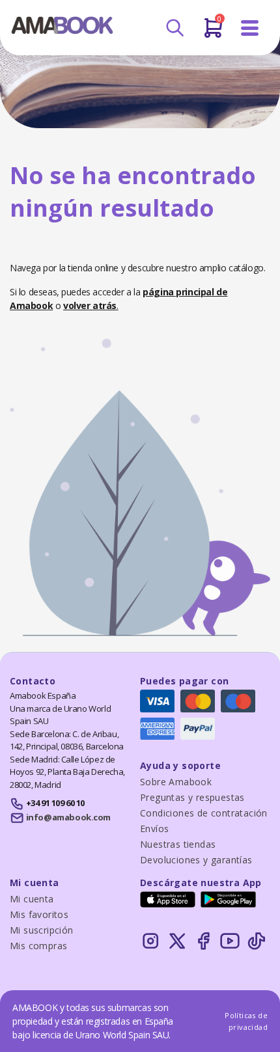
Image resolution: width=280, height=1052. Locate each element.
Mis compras (38, 945)
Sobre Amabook (176, 782)
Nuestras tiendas (178, 844)
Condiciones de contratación (204, 813)
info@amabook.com (68, 817)
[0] (213, 33)
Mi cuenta (32, 899)
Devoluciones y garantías (196, 860)
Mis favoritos (39, 914)
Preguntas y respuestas (192, 797)
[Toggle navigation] (250, 28)
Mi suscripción (42, 930)
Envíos (154, 828)
